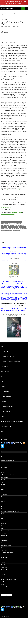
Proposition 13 (16, 228)
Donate (3, 386)
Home (2, 346)
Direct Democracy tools (14, 223)
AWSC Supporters (4, 477)
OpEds (2, 376)
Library (3, 369)
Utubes (3, 501)
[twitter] (21, 443)
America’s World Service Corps (7, 349)
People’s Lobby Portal (7, 8)
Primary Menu (26, 8)
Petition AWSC (4, 467)
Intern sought (4, 535)
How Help (3, 384)
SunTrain (4, 401)
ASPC (2, 462)
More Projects (4, 399)
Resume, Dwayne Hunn (6, 396)
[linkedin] (14, 443)
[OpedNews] (2, 443)
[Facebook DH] (11, 443)
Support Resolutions (5, 469)
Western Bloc (16, 230)
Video (2, 379)
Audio (2, 381)
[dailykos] (24, 443)
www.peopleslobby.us (6, 207)
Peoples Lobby (4, 19)
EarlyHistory (4, 572)
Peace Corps (4, 494)
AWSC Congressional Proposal (8, 356)
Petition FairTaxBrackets (6, 516)
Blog (2, 419)
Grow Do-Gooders (5, 479)
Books (2, 542)
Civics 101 (3, 523)
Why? (2, 472)
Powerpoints (4, 496)
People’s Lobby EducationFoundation (9, 579)
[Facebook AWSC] (4, 443)
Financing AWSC (4, 465)
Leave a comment (17, 26)
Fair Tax (2, 359)
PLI (10, 228)
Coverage (3, 374)
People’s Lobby (4, 364)
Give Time (4, 389)
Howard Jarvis (14, 225)
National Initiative (5, 371)
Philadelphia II (5, 228)
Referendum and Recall (7, 230)
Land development (5, 547)
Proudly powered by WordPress (6, 616)
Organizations (5, 366)
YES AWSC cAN (5, 351)
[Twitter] (2, 446)
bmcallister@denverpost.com (7, 214)
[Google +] (19, 443)
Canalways (4, 404)
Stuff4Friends (4, 414)
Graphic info (4, 513)
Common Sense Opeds (6, 545)
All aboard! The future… (6, 426)
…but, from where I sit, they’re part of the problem (12, 421)
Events (2, 528)
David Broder (5, 223)
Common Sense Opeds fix (7, 406)
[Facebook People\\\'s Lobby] (7, 443)
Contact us (4, 394)
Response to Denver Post (12, 22)
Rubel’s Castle (4, 409)
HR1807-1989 (4, 538)
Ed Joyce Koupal (5, 225)
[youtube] (16, 443)
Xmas (2, 584)
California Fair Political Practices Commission (12, 222)
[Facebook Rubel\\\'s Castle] (9, 443)
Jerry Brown (21, 225)
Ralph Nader (23, 228)
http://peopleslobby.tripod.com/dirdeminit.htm (15, 189)
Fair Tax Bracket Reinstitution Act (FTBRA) (11, 361)
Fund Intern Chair (6, 391)
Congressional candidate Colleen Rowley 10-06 (11, 424)
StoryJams (3, 434)
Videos (2, 431)
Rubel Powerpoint (6, 411)
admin (10, 26)
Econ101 (2, 416)
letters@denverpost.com (16, 212)
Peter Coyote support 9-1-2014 (7, 429)
